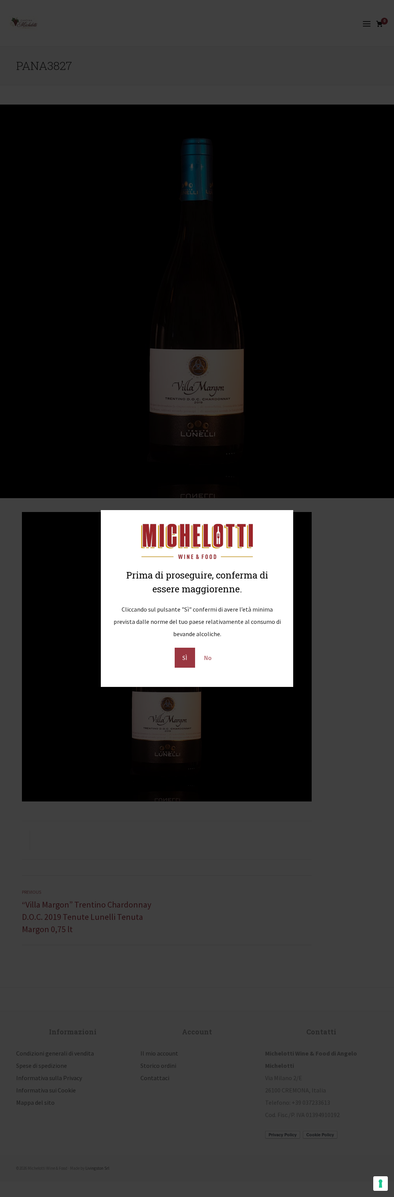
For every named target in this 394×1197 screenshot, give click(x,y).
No (208, 658)
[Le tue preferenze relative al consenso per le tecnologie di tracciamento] (380, 1183)
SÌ (184, 658)
